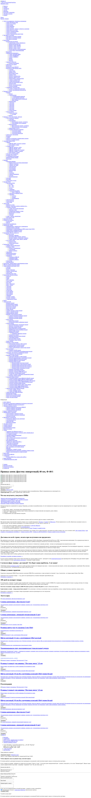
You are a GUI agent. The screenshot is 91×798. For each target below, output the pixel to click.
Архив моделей (7, 301)
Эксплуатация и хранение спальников (15, 414)
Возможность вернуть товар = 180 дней (10, 501)
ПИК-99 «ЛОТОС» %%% (15, 147)
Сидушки (8, 178)
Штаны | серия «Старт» (14, 48)
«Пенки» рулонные (13, 164)
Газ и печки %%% (10, 240)
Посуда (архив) (10, 348)
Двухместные (12, 167)
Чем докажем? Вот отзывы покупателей (10, 502)
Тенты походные (13, 113)
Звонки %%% (12, 72)
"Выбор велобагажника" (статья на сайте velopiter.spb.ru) (20, 432)
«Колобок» (11, 194)
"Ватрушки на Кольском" (12, 443)
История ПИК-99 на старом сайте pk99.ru (16, 457)
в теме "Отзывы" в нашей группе (37, 528)
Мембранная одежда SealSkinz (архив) (18, 329)
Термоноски (9, 260)
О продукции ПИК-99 (8, 454)
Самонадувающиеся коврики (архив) (18, 315)
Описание (3, 503)
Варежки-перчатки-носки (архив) (17, 336)
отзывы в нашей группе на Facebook (56, 531)
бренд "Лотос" (9, 285)
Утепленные (12, 249)
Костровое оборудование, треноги (17, 236)
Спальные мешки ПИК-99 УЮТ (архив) (19, 387)
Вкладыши (9, 158)
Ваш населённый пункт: (6, 777)
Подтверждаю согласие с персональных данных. (19, 789)
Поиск (2, 17)
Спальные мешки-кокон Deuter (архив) (18, 385)
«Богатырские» (12, 166)
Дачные (14, 197)
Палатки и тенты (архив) (12, 342)
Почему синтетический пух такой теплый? (16, 451)
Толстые (11, 175)
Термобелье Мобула (14, 259)
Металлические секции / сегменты (20, 125)
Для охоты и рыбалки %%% (16, 193)
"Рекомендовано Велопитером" (14, 435)
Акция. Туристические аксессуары (14, 33)
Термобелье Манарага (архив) (19, 333)
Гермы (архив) (9, 309)
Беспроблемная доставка (9, 427)
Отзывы (5, 7)
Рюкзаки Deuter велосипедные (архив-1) (21, 365)
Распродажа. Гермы (8, 225)
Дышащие (8, 295)
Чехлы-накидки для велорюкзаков (17, 49)
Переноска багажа (7, 218)
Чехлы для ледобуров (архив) (13, 396)
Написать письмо (7, 428)
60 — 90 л (11, 185)
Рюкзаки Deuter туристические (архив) (21, 364)
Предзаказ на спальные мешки (13, 37)
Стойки (8, 137)
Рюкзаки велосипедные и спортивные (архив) (20, 357)
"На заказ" (11, 119)
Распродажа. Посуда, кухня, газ (11, 232)
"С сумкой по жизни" (11, 434)
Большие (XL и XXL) (11, 155)
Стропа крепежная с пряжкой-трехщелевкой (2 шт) (20, 615)
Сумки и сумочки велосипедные (17, 88)
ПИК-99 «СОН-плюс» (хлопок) (16, 150)
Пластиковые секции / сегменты (20, 121)
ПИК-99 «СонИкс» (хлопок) (16, 151)
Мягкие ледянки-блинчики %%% (11, 264)
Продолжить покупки (5, 754)
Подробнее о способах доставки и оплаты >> (12, 556)
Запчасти (8, 276)
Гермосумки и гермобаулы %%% (14, 230)
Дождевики (9, 252)
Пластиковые (12, 120)
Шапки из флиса (13, 250)
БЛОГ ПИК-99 (7, 402)
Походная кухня (10, 217)
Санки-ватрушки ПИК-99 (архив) (14, 392)
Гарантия (21, 503)
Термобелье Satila (13, 258)
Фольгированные (13, 176)
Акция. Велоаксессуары (12, 22)
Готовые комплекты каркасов (16, 129)
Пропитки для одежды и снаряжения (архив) (17, 352)
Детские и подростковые (12, 153)
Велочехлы (9, 51)
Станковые (11, 189)
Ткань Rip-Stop (10, 421)
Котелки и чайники (14, 235)
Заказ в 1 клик (9, 489)
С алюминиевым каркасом (18, 96)
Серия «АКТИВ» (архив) (15, 391)
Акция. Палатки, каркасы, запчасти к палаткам (17, 28)
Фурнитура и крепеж (8, 220)
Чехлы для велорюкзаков (15, 85)
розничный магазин (56, 558)
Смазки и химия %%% (14, 79)
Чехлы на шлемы (13, 86)
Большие (8, 268)
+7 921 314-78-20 (5, 2)
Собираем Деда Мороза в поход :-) (14, 431)
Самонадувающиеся (14, 174)
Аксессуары (9, 202)
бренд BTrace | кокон (14, 144)
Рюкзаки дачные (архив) (15, 375)
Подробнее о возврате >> (7, 592)
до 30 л (11, 188)
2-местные (11, 104)
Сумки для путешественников (16, 208)
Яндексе (41, 522)
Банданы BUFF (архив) (14, 338)
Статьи (5, 430)
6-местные (11, 109)
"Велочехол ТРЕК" (10, 436)
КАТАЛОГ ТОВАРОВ (8, 12)
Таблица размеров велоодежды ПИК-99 (16, 407)
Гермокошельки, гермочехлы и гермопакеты (17, 226)
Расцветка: (3, 607)
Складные (11, 172)
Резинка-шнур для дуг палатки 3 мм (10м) (17, 627)
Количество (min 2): (5, 484)
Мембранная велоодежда (12, 53)
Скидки (5, 10)
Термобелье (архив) (14, 332)
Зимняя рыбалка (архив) (12, 313)
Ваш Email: (3, 780)
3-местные (11, 105)
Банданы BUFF (10, 262)
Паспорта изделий (10, 416)
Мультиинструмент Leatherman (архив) (18, 322)
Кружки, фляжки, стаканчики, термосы (18, 238)
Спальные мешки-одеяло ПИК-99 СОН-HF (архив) (21, 378)
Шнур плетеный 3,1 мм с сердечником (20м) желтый (21, 638)
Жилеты (11, 60)
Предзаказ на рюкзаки (11, 39)
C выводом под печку (11, 299)
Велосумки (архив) (10, 308)
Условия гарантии (7, 425)
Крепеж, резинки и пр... (15, 76)
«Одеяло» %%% (10, 146)
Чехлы (7, 277)
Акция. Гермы (9, 25)
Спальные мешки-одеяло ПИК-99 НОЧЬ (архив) (21, 382)
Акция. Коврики (10, 26)
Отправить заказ (4, 791)
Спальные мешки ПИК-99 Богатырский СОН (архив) (22, 380)
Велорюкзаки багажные (12, 41)
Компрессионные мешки (12, 157)
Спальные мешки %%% (9, 141)
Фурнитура (9, 221)
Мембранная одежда (11, 253)
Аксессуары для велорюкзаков (16, 50)
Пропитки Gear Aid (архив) (15, 354)
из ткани (14, 114)
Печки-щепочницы (13, 243)
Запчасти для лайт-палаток (12, 139)
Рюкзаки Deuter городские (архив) (20, 362)
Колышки (8, 136)
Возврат (5, 15)
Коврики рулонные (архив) (15, 317)
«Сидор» (14, 195)
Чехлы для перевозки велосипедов (17, 90)
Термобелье (9, 255)
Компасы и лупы (10, 204)
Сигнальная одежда (11, 254)
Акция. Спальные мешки (12, 31)
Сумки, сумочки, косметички (13, 216)
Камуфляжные (15, 198)
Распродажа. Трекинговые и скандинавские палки (15, 263)
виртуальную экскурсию (20, 560)
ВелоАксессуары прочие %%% (13, 68)
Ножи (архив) (9, 319)
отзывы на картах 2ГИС (26, 531)
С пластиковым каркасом (18, 97)
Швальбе (8, 448)
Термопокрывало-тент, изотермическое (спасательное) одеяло (25, 648)
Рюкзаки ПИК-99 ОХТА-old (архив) (18, 359)
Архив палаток (12, 110)
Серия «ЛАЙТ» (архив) (15, 389)
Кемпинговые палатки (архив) (16, 346)
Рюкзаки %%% (7, 181)
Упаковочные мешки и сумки (16, 211)
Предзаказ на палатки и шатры (13, 36)
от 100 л (11, 184)
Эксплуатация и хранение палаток (14, 413)
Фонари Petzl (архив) (11, 393)
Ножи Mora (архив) (13, 320)
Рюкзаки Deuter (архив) (14, 361)
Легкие (11, 93)
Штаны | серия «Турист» (15, 46)
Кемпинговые (12, 101)
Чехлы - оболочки (10, 269)
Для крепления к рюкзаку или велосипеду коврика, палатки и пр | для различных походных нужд (24, 604)
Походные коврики (11, 161)
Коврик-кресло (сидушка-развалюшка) (18, 162)
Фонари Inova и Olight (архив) (13, 394)
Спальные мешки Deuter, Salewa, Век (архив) (20, 384)
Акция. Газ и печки (11, 23)
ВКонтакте (53, 522)
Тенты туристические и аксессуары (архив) (19, 347)
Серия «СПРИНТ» (13, 56)
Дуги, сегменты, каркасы (12, 118)
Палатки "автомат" (10, 297)
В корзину (3, 489)
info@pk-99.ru (12, 2)
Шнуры (8, 222)
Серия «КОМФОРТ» (14, 55)
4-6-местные (9, 290)
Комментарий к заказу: (6, 783)
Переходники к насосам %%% (16, 78)
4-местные (11, 106)
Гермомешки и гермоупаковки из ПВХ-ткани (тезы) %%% (20, 229)
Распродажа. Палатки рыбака (10, 274)
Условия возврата (7, 426)
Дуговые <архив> (10, 296)
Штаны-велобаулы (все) (15, 44)
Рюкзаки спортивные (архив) (16, 369)
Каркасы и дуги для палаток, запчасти (12, 116)
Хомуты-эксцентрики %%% (16, 82)
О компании (6, 455)
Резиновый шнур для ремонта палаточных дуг (12, 630)
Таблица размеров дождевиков (13, 408)
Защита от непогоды (11, 62)
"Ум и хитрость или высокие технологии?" (16, 437)
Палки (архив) (9, 341)
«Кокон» (8, 142)
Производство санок (11, 273)
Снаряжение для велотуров (12, 87)
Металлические (13, 124)
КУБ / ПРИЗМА (10, 280)
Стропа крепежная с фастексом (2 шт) (15, 602)
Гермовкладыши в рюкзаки (12, 227)
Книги (5, 300)
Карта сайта (6, 453)
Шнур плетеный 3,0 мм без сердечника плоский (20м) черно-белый (26, 674)
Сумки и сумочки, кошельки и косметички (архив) (21, 374)
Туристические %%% (14, 190)
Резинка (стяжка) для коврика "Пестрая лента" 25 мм (22, 663)
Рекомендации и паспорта (9, 412)
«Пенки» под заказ (13, 165)
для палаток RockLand (17, 133)
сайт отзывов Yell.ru (80, 530)
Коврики (5, 160)
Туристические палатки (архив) (16, 345)
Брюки (10, 58)
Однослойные (9, 291)
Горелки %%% (12, 241)
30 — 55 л (11, 187)
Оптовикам (6, 8)
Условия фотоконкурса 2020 (10, 459)
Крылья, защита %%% (14, 77)
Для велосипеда (10, 199)
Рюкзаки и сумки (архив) (12, 355)
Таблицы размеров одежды (10, 406)
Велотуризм (6, 40)
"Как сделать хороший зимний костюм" (16, 445)
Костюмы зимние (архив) (15, 327)
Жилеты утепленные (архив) (16, 325)
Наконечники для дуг (14, 128)
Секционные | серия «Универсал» (17, 42)
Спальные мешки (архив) (12, 377)
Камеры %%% (12, 74)
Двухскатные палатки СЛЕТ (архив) (18, 343)
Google (46, 522)
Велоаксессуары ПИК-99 (12, 67)
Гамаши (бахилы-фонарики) (13, 245)
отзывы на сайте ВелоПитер (40, 531)
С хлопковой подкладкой (12, 156)
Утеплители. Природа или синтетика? (15, 418)
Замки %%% (12, 70)
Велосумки (9, 65)
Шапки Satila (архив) (14, 331)
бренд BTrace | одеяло (14, 152)
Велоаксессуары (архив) (12, 305)
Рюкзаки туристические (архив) (17, 370)
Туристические (12, 95)
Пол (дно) (8, 282)
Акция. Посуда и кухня (12, 30)
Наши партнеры (7, 458)
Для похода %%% (10, 183)
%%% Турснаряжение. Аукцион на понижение (14, 21)
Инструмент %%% (13, 73)
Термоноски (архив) (14, 334)
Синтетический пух (11, 420)
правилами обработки (20, 789)
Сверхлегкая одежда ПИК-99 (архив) (15, 388)
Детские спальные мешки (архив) (17, 383)
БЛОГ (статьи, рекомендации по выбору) (13, 739)
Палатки (8, 92)
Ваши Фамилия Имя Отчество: (8, 773)
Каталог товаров (5, 18)
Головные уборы (10, 246)
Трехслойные (9, 294)
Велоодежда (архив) (11, 306)
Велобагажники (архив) (12, 304)
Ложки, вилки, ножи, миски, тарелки (18, 239)
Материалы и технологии (9, 417)
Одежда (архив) (10, 323)
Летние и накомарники (14, 248)
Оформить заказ (4, 3)
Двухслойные (12, 169)
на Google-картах (25, 526)
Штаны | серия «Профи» (15, 45)
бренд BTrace (15, 100)
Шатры (11, 115)
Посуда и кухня (10, 234)
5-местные (11, 107)
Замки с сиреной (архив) (12, 311)
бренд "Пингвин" (10, 283)
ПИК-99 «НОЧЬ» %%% (15, 148)
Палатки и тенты (7, 91)
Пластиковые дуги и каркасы (19, 123)
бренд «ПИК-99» (16, 192)
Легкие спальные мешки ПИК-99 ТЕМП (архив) (21, 379)
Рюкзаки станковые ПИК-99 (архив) (18, 371)
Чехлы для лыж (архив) (12, 397)
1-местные (11, 102)
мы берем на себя (14, 565)
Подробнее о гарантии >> (7, 576)
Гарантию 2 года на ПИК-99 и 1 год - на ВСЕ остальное (14, 499)
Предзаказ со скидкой (8, 35)
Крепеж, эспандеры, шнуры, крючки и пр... (16, 206)
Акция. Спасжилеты (11, 32)
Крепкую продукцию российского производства (12, 498)
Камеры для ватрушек (11, 271)
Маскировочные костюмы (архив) (17, 328)
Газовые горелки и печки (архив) (14, 310)
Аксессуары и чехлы (11, 180)
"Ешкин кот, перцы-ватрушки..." (14, 441)
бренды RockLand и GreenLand (19, 99)
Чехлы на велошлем (14, 63)
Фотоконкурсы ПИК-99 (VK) (10, 741)
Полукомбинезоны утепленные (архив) (18, 324)
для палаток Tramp (16, 130)
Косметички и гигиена (14, 212)
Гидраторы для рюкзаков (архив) (17, 373)
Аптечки (11, 69)
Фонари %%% (12, 83)
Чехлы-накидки (10, 201)
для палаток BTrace (16, 132)
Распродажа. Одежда (8, 244)
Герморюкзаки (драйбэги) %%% (14, 231)
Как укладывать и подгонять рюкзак (15, 446)
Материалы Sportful (11, 422)
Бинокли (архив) (10, 303)
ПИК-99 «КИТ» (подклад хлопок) (17, 143)
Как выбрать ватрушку (11, 440)
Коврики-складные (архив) (15, 318)
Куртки (11, 59)
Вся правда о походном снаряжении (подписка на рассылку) (18, 403)
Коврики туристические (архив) (14, 314)
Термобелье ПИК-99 (14, 257)
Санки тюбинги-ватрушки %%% (11, 266)
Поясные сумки (13, 209)
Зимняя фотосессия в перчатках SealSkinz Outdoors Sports (20, 450)
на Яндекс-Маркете (35, 525)
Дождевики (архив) (14, 337)
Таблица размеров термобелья (13, 409)
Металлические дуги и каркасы (19, 127)
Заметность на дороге (11, 64)
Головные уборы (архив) (15, 340)
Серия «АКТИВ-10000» (15, 54)
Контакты (5, 11)
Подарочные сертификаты (9, 223)
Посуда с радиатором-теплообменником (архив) (20, 351)
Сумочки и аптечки (11, 207)
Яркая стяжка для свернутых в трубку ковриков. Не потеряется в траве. (18, 666)
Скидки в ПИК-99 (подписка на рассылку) (13, 404)
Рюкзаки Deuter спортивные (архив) (21, 368)
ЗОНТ (7, 278)
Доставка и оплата (7, 13)
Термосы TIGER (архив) (15, 350)
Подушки (8, 179)
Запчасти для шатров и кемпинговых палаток (17, 138)
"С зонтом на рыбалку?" (12, 444)
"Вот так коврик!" (10, 439)
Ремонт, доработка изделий (10, 411)
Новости (5, 6)
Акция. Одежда (10, 27)
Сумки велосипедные (14, 81)
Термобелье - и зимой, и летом (13, 449)
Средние (8, 267)
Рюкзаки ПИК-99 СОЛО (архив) (17, 360)
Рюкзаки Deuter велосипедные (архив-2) (21, 366)
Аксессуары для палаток (12, 134)
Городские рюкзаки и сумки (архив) (18, 356)
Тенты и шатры (10, 111)
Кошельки (11, 213)
